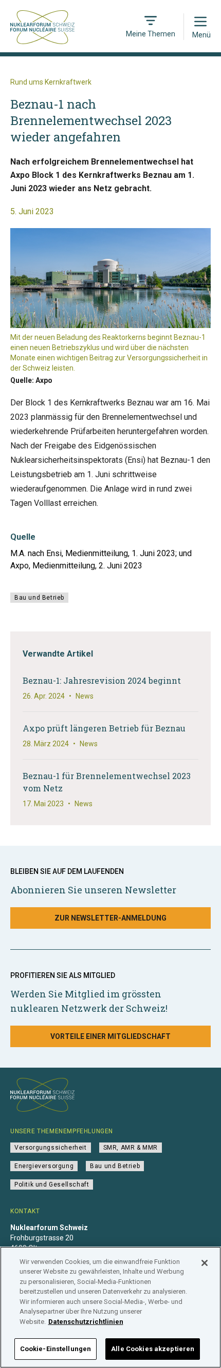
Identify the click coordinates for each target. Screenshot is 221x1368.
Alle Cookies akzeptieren (152, 1349)
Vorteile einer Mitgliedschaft (110, 1036)
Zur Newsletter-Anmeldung (110, 918)
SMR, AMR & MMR (130, 1147)
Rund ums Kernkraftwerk (50, 82)
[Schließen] (204, 1263)
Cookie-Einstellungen (55, 1349)
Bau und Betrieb (39, 597)
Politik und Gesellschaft (51, 1184)
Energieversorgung (43, 1166)
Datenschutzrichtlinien (85, 1321)
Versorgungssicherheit (50, 1147)
